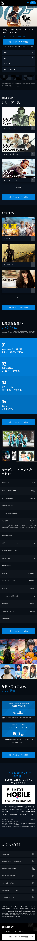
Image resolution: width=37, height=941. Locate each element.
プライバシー (14, 931)
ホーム (3, 931)
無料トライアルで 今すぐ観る (18, 42)
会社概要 (8, 931)
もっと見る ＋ (18, 187)
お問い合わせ (21, 931)
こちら (31, 46)
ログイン (33, 2)
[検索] (28, 2)
